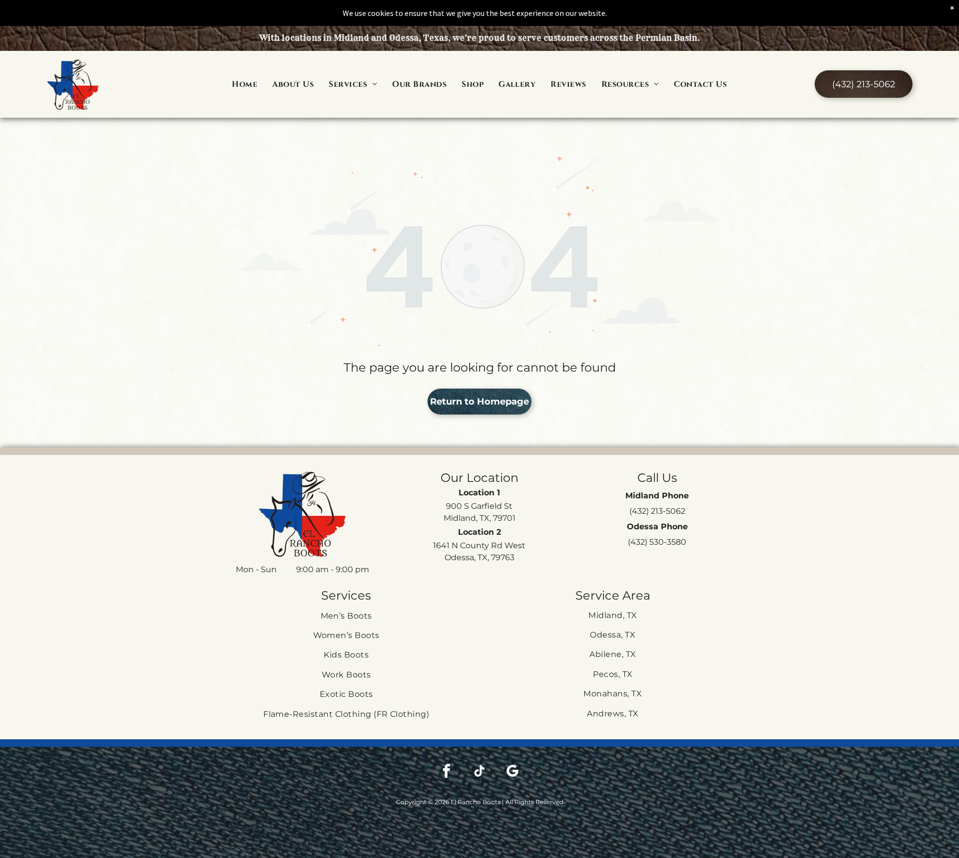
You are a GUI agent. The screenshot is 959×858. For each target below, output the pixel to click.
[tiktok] (479, 772)
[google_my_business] (512, 772)
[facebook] (447, 772)
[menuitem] (244, 84)
